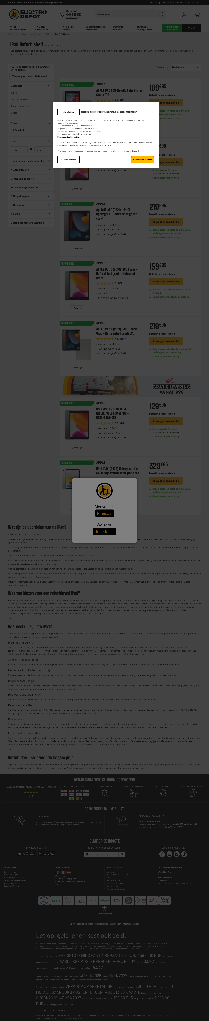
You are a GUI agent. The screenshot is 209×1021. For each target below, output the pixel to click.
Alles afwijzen (68, 112)
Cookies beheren (68, 160)
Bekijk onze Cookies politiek (68, 137)
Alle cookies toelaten (142, 160)
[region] (106, 135)
